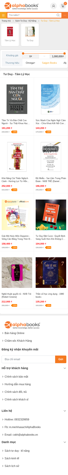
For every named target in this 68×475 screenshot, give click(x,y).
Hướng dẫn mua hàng (18, 384)
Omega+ (30, 62)
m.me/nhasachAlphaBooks (25, 427)
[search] (58, 15)
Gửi (60, 359)
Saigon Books (49, 62)
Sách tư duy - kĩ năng (17, 450)
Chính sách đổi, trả (16, 391)
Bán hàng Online (14, 333)
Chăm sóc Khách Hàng (18, 340)
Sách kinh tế (12, 458)
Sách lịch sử (12, 466)
